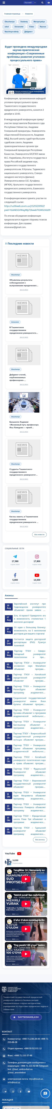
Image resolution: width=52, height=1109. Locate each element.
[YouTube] (27, 1090)
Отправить (11, 156)
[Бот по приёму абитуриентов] (45, 1093)
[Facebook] (20, 1090)
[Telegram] (4, 1090)
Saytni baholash (28, 1017)
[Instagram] (12, 1090)
